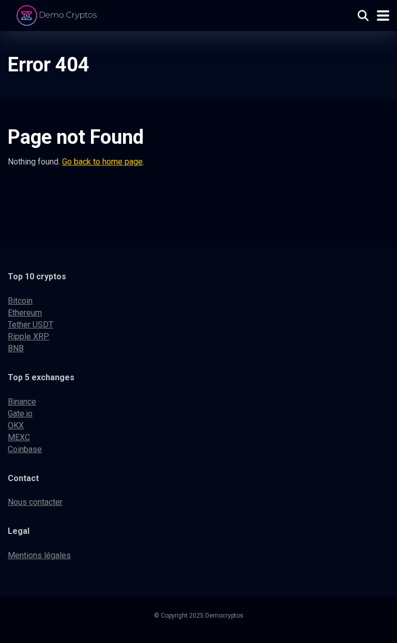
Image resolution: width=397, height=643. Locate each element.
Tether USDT (30, 325)
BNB (16, 348)
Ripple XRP (28, 336)
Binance (22, 402)
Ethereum (25, 313)
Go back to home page (102, 162)
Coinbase (25, 449)
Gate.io (20, 413)
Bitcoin (20, 301)
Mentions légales (39, 555)
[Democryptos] (58, 14)
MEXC (19, 437)
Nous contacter (35, 502)
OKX (16, 425)
